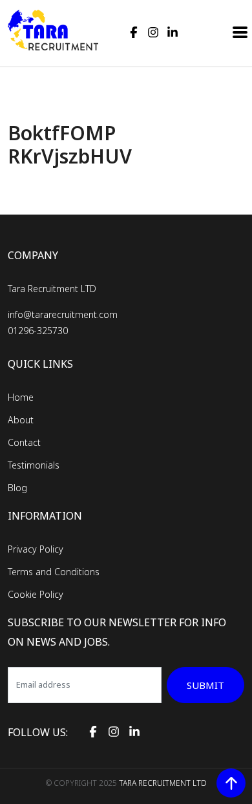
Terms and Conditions (54, 572)
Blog (17, 487)
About (21, 420)
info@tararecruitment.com (63, 314)
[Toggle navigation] (240, 31)
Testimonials (33, 465)
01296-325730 (38, 330)
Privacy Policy (35, 549)
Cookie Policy (35, 594)
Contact (24, 442)
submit (205, 685)
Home (21, 397)
